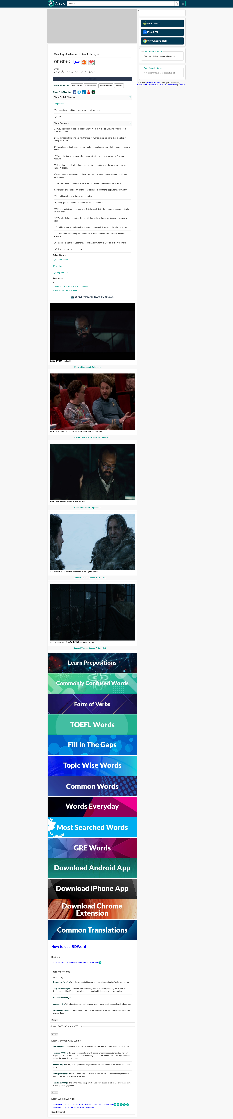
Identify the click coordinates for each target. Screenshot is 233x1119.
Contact (182, 85)
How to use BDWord (68, 947)
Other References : (61, 85)
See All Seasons (58, 1112)
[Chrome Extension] (92, 919)
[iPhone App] (92, 898)
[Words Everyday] (92, 816)
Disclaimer (172, 85)
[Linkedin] (84, 93)
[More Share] (93, 93)
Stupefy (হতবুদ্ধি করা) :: (61, 982)
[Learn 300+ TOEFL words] (92, 734)
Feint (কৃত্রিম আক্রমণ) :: (61, 1074)
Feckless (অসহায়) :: (60, 1053)
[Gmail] (89, 93)
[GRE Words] (92, 857)
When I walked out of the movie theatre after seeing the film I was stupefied (91, 982)
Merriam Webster (106, 85)
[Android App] (92, 878)
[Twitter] (79, 93)
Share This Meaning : (62, 92)
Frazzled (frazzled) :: (62, 998)
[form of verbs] (92, 713)
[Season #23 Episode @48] (124, 1105)
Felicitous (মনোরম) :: (61, 1083)
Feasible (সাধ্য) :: (60, 1046)
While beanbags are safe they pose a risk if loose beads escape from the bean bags (92, 1004)
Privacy (163, 85)
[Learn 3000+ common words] (92, 796)
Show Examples (92, 123)
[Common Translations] (92, 939)
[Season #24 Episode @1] (115, 1105)
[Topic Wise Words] (92, 775)
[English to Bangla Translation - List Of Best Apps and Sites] (100, 963)
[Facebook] (75, 93)
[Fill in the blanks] (92, 755)
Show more (92, 79)
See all (54, 1020)
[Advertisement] (91, 26)
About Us (154, 85)
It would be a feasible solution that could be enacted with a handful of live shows (91, 1046)
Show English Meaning (92, 97)
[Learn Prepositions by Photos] (92, 672)
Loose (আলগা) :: (59, 1004)
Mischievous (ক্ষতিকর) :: (62, 1010)
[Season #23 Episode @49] (121, 1105)
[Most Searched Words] (92, 837)
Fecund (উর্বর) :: (59, 1065)
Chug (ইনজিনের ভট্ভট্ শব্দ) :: (63, 988)
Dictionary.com (90, 85)
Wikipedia (119, 85)
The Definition (77, 85)
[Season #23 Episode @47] (127, 1105)
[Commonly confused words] (92, 693)
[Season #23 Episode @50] (118, 1105)
